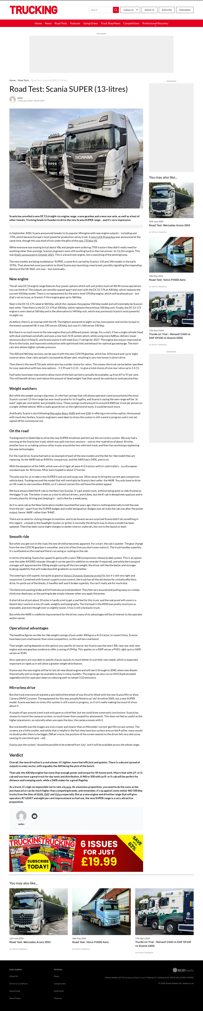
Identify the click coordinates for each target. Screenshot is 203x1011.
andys (20, 98)
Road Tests (61, 23)
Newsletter (185, 9)
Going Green (90, 23)
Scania (67, 786)
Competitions (131, 23)
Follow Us (129, 9)
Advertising (14, 991)
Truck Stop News (110, 23)
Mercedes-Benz (59, 413)
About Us (149, 9)
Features (75, 23)
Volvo (58, 794)
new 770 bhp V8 (87, 240)
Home (38, 23)
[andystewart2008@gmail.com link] (34, 816)
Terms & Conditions (18, 983)
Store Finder (15, 998)
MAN (72, 413)
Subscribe (167, 9)
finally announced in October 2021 (34, 254)
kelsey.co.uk (188, 983)
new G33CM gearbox (103, 237)
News (48, 23)
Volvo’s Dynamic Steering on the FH (84, 575)
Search (116, 10)
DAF (88, 413)
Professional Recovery (155, 23)
